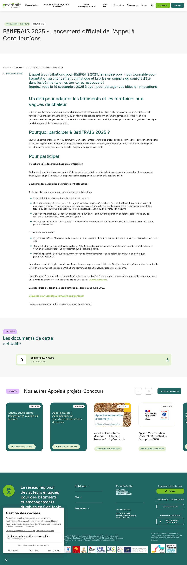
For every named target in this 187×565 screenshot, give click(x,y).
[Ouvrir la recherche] (152, 5)
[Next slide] (148, 391)
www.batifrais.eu (98, 279)
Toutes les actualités (169, 391)
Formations (119, 5)
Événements (132, 5)
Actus (144, 5)
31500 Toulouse (122, 517)
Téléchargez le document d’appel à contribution (56, 163)
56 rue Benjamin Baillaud (126, 515)
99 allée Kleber (122, 492)
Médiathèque (81, 486)
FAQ (77, 497)
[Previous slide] (138, 391)
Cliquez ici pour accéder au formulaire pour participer (56, 295)
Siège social (120, 490)
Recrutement (81, 508)
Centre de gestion (123, 513)
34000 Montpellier (123, 494)
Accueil (6, 67)
